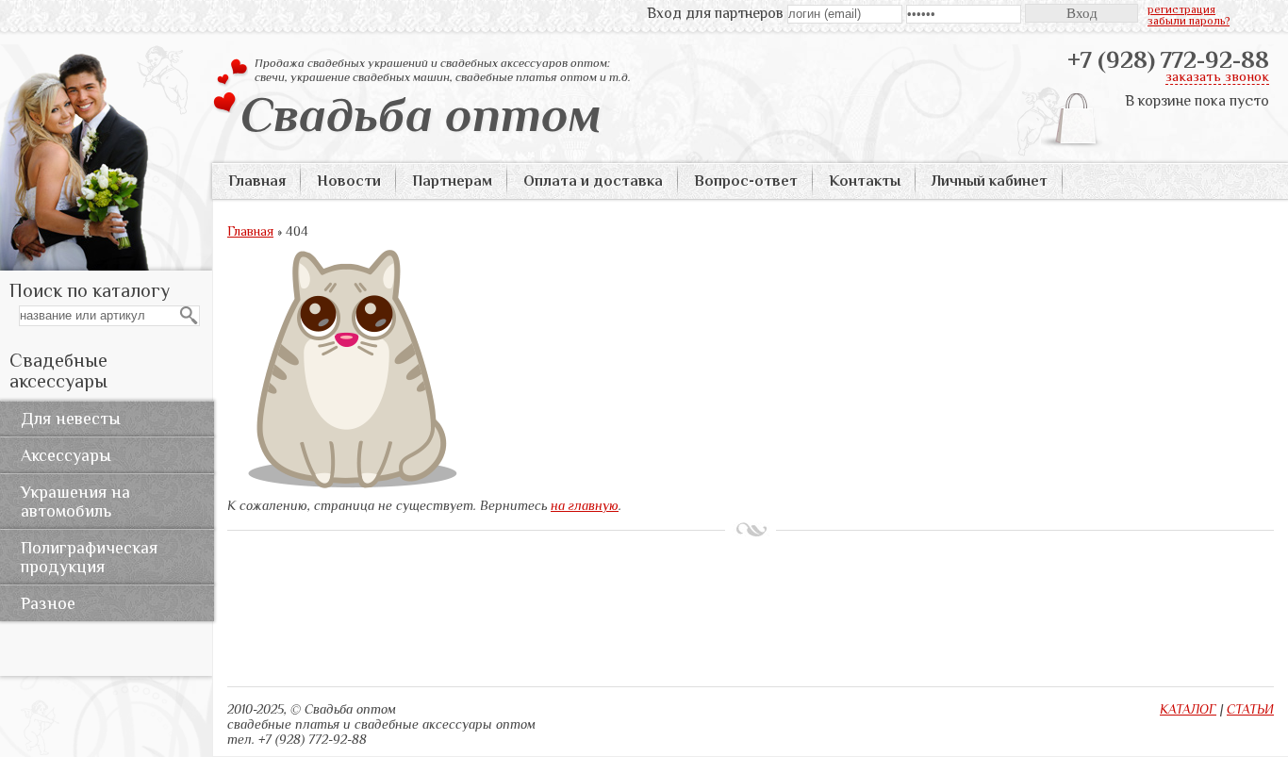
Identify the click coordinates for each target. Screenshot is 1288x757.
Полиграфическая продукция (89, 557)
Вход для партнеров (715, 13)
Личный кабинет (990, 181)
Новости (349, 181)
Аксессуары (66, 455)
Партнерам (452, 181)
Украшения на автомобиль (75, 501)
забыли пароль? (1189, 20)
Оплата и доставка (593, 181)
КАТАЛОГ (1188, 708)
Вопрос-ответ (746, 181)
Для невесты (71, 418)
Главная (257, 181)
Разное (48, 603)
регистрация (1181, 9)
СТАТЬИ (1250, 708)
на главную (585, 505)
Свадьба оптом (421, 114)
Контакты (864, 181)
